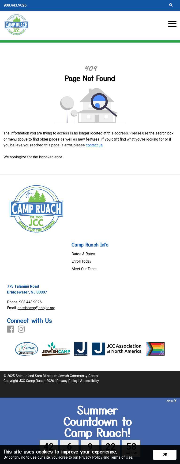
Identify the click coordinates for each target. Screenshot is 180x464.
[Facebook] (10, 329)
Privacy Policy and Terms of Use (105, 457)
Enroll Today (81, 261)
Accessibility (89, 381)
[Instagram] (21, 329)
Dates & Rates (83, 254)
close (171, 401)
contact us (94, 145)
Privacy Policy (67, 381)
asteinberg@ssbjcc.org (36, 308)
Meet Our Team (84, 269)
